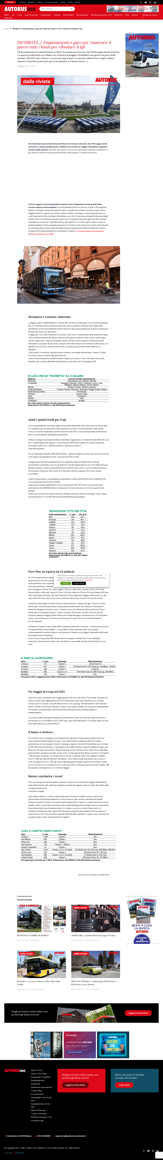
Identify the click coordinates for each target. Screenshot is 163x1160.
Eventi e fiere (68, 15)
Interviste (8, 18)
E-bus (19, 15)
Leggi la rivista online (138, 1013)
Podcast (70, 2)
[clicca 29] (133, 9)
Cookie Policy (87, 580)
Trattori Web (36, 1091)
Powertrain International (41, 1087)
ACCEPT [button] (65, 583)
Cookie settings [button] (79, 583)
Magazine (36, 940)
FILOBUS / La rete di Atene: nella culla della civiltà (38, 983)
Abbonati (10, 2)
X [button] (105, 575)
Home (6, 29)
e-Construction (37, 1094)
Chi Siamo (22, 2)
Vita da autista (82, 15)
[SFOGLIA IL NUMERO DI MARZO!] (41, 918)
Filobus (135, 15)
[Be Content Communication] (19, 1153)
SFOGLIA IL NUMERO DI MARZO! (33, 935)
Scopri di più (124, 1085)
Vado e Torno (36, 1070)
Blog (127, 15)
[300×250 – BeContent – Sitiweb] (80, 1045)
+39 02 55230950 (43, 1136)
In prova (90, 989)
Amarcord (118, 15)
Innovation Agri (37, 1120)
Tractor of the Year (39, 1113)
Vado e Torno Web (39, 1073)
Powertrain (35, 1084)
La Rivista (40, 2)
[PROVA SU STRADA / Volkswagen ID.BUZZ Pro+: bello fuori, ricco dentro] (95, 964)
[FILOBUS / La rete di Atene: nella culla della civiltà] (41, 964)
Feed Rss (77, 2)
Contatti (62, 2)
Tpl (13, 15)
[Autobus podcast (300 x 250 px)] (46, 1045)
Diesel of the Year (38, 1110)
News (6, 15)
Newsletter (31, 2)
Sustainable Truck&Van (40, 1077)
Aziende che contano (51, 2)
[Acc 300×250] (113, 1045)
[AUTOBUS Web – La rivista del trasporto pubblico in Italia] (19, 9)
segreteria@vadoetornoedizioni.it (71, 1136)
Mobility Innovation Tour (101, 15)
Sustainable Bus (37, 1080)
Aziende (57, 15)
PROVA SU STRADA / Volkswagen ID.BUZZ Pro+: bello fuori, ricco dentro (94, 983)
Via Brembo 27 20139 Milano (18, 1136)
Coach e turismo (31, 15)
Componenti (46, 15)
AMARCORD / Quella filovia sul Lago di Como (93, 935)
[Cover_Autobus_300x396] (142, 55)
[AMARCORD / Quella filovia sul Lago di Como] (95, 918)
